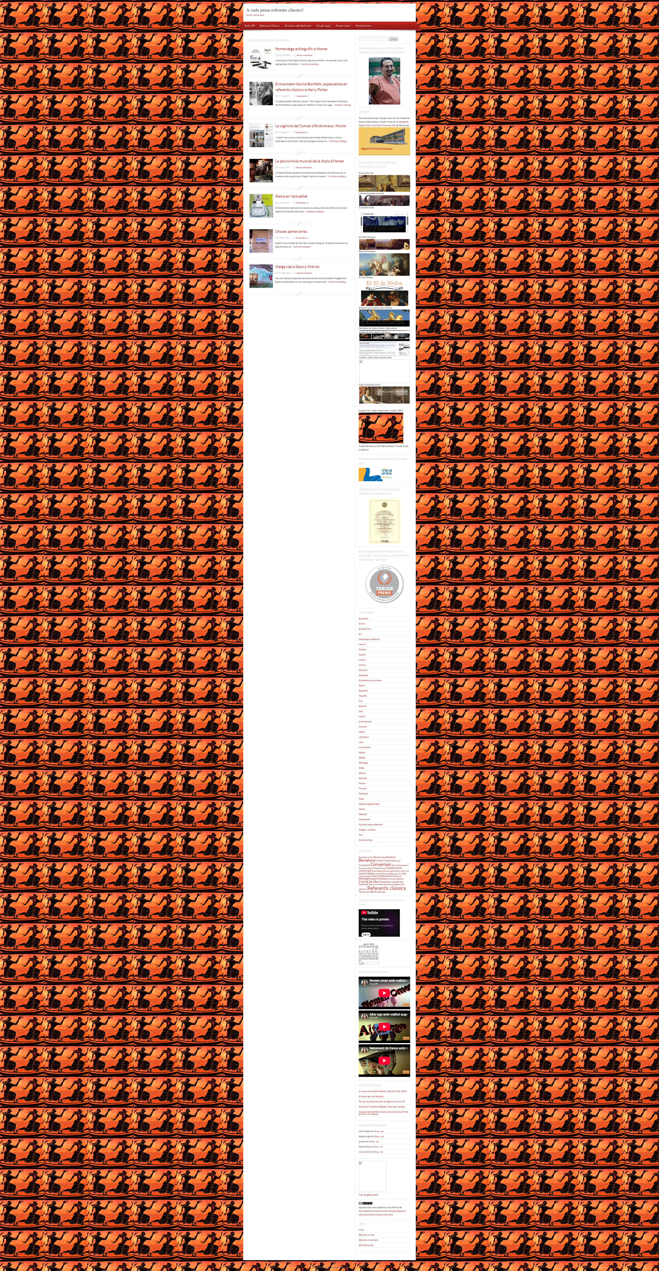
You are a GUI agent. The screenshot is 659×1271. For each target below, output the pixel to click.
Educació (363, 670)
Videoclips (381, 892)
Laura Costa (364, 1152)
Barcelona (367, 860)
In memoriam (365, 721)
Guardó (392, 871)
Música (362, 773)
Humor (362, 716)
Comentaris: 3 (303, 96)
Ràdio (361, 799)
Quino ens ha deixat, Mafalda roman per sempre (382, 1106)
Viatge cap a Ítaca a (297, 266)
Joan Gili (397, 874)
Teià (367, 892)
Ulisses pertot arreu (291, 231)
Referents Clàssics (270, 25)
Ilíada (370, 873)
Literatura (364, 737)
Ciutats (362, 654)
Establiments (380, 868)
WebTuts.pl (342, 1267)
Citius (398, 861)
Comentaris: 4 (302, 238)
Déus (394, 865)
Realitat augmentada (369, 804)
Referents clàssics (386, 888)
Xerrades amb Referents (298, 25)
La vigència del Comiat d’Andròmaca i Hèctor (310, 126)
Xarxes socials (365, 840)
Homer (363, 873)
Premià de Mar (369, 882)
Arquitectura (365, 629)
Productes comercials (391, 881)
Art (360, 634)
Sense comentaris (304, 55)
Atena (376, 857)
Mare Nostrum (395, 876)
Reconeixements (386, 884)
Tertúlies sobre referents (371, 824)
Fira (360, 701)
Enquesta (363, 675)
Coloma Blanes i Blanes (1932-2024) (383, 1091)
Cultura (362, 665)
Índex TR (248, 25)
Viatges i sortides (367, 829)
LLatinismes (365, 747)
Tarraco (362, 892)
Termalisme (364, 819)
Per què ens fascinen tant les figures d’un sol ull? (382, 1101)
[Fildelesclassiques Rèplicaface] (372, 1191)
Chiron (379, 860)
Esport (362, 685)
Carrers (362, 644)
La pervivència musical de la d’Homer (309, 161)
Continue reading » (310, 64)
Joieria (362, 732)
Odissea (382, 878)
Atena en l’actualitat (291, 196)
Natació (374, 878)
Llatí (361, 742)
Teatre (362, 809)
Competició (364, 865)
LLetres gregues (365, 876)
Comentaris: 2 (302, 132)
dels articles (367, 1235)
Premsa (362, 788)
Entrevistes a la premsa (370, 680)
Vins (361, 835)
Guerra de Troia (402, 871)
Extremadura (377, 871)
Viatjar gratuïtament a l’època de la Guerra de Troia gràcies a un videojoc (383, 1113)
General (362, 706)
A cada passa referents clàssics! (275, 10)
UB (375, 892)
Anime (362, 623)
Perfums (363, 778)
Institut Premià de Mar (384, 873)
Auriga (382, 857)
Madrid (376, 876)
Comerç (362, 659)
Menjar (362, 757)
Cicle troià (389, 860)
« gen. (362, 963)
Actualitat (363, 618)
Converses (381, 864)
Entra (361, 1229)
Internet (363, 726)
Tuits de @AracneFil (368, 1195)
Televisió (363, 814)
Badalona (390, 857)
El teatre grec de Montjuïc (371, 1096)
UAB (371, 892)
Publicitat (363, 793)
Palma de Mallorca (396, 879)
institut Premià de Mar (385, 125)
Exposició (363, 690)
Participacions (363, 25)
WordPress (323, 1267)
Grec (361, 711)
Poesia (362, 783)
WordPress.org (366, 1245)
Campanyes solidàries (369, 639)
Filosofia (363, 696)
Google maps (323, 25)
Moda (361, 768)
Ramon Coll (373, 884)
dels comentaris (368, 1240)
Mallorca (384, 876)
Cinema (362, 649)
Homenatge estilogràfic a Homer (301, 49)
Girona (386, 871)
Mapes (362, 752)
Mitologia (363, 762)
